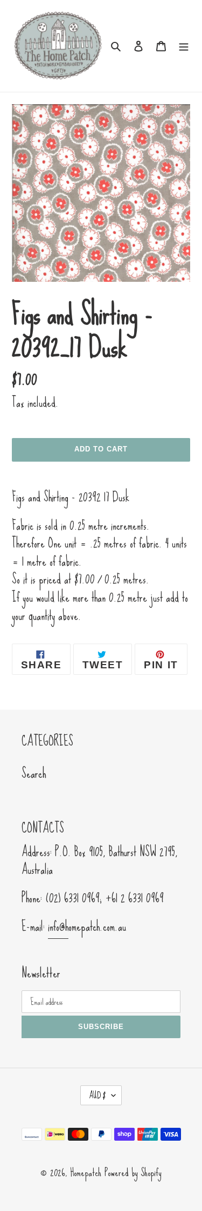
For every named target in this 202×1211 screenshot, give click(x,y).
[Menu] (183, 45)
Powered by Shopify (133, 1172)
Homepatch (85, 1172)
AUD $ (97, 1095)
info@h (58, 926)
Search (34, 773)
